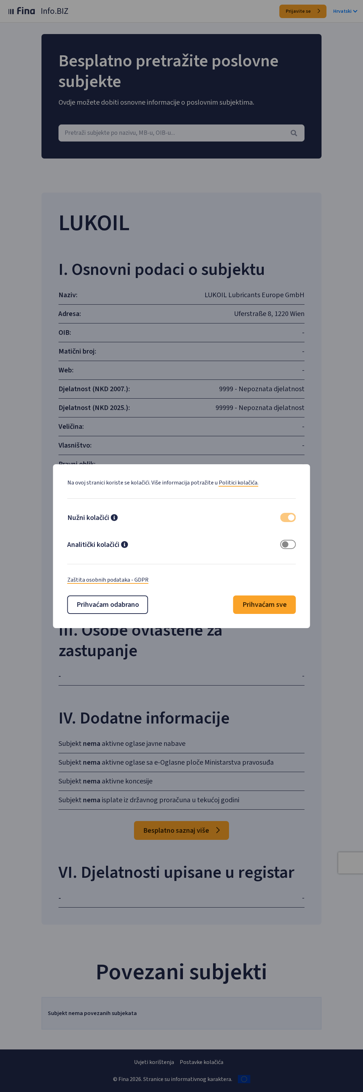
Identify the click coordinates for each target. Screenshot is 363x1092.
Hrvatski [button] (342, 11)
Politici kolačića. (238, 483)
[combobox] (181, 133)
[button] (114, 518)
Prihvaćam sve (264, 605)
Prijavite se (299, 11)
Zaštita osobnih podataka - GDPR (108, 580)
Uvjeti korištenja (154, 1062)
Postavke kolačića (201, 1062)
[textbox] (181, 133)
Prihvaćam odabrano (108, 605)
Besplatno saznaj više (177, 831)
